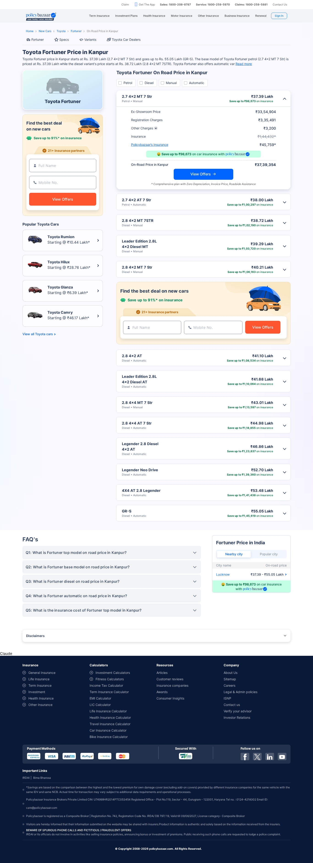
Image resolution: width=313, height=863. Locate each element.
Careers (229, 685)
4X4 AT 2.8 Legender (141, 490)
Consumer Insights (170, 698)
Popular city (269, 554)
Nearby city (234, 554)
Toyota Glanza (60, 287)
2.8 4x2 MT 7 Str (137, 267)
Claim (125, 4)
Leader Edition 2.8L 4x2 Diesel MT (139, 244)
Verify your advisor (238, 711)
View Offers (200, 174)
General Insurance (41, 673)
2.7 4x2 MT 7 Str (137, 96)
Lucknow (223, 574)
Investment (36, 692)
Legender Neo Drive (140, 470)
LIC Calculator (100, 705)
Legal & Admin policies (240, 692)
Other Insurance (40, 705)
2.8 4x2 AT (132, 356)
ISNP (227, 698)
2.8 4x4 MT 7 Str (137, 402)
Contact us (232, 705)
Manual (171, 83)
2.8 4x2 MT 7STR (138, 220)
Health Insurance (41, 698)
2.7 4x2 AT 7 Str (136, 200)
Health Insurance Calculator (110, 717)
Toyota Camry (60, 312)
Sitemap (230, 679)
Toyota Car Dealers (126, 39)
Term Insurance (40, 685)
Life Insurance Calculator (108, 711)
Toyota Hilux (58, 262)
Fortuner (76, 31)
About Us (230, 673)
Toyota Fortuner (63, 101)
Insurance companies (172, 685)
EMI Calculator (100, 698)
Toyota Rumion (60, 236)
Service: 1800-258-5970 (213, 4)
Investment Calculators (113, 673)
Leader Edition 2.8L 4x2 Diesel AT (139, 379)
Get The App (147, 4)
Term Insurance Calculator (109, 692)
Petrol (128, 83)
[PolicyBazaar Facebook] (245, 756)
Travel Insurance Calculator (110, 724)
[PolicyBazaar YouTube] (282, 756)
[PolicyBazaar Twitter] (257, 756)
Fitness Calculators (110, 679)
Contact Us (280, 4)
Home (29, 31)
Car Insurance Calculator (108, 730)
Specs (64, 39)
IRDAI (26, 777)
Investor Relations (237, 717)
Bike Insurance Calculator (109, 737)
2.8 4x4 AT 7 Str (137, 423)
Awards (161, 692)
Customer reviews (169, 679)
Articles (161, 673)
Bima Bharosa (42, 777)
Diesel (149, 83)
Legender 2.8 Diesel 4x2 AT (140, 446)
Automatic (196, 83)
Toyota (61, 31)
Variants (90, 39)
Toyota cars (44, 334)
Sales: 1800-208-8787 (175, 4)
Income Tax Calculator (106, 685)
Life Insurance (38, 679)
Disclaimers (35, 636)
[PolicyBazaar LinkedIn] (269, 756)
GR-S (126, 511)
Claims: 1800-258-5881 (251, 4)
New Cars (45, 31)
